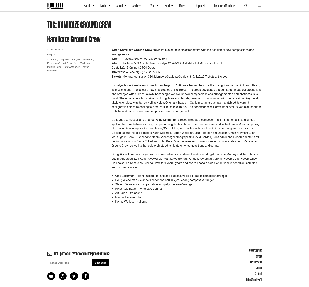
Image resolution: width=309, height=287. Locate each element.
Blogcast (51, 54)
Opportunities (255, 250)
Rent (167, 5)
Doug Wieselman (67, 59)
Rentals (258, 256)
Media (103, 5)
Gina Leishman (85, 59)
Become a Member (224, 5)
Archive (136, 5)
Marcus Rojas (54, 66)
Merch (182, 5)
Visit (152, 5)
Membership (256, 262)
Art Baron (52, 59)
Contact (258, 273)
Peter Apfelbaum (71, 66)
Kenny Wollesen (81, 63)
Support (200, 5)
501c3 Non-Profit (254, 279)
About (119, 5)
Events (87, 5)
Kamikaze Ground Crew (74, 39)
